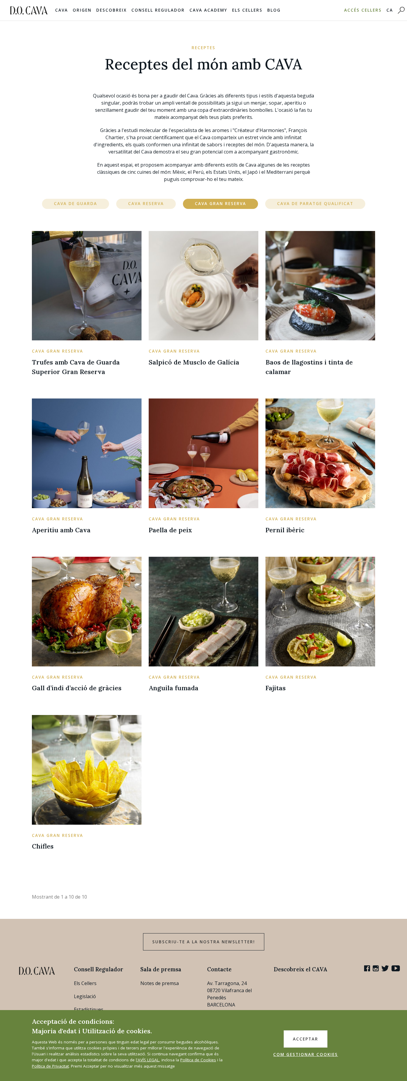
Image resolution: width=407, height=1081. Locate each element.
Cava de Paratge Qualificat (315, 203)
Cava (61, 10)
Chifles (43, 846)
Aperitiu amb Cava (61, 530)
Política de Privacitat (50, 1066)
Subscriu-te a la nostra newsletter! (203, 941)
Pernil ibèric (285, 530)
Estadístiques (88, 1009)
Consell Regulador (158, 10)
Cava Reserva (146, 203)
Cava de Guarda (75, 203)
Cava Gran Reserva (220, 203)
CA (389, 10)
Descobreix (111, 10)
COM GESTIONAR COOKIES (305, 1054)
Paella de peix (170, 530)
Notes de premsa (159, 983)
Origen (82, 10)
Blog (274, 10)
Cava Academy (208, 10)
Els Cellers (247, 10)
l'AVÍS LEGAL (147, 1060)
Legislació (85, 996)
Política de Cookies (198, 1060)
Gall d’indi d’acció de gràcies (77, 688)
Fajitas (275, 688)
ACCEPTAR (305, 1039)
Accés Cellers (363, 10)
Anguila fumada (173, 688)
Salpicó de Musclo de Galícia (194, 362)
